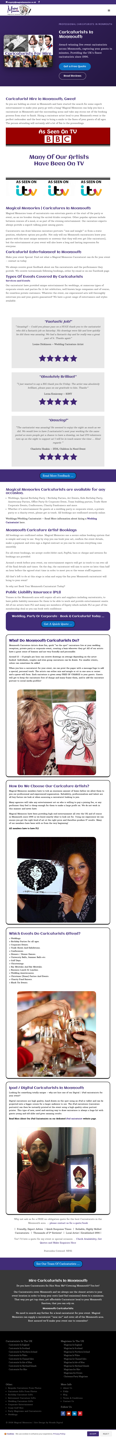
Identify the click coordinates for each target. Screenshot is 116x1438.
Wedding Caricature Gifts (20, 1401)
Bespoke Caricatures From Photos (24, 1388)
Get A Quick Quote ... (58, 624)
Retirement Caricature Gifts (22, 1398)
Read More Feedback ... (58, 475)
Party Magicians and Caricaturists (24, 1411)
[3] (58, 195)
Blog (65, 1394)
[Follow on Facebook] (63, 1413)
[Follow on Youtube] (68, 1413)
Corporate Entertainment (20, 1404)
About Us (67, 1388)
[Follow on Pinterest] (80, 1413)
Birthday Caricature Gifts (20, 1394)
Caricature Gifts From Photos (22, 1391)
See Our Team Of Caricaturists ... (58, 1263)
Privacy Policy (59, 1434)
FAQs (65, 1391)
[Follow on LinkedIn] (74, 1413)
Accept (93, 1434)
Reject (106, 1434)
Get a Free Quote (75, 66)
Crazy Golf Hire (15, 1408)
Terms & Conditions (73, 1398)
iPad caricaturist (73, 1118)
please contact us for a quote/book (68, 1223)
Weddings (13, 1414)
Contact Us (68, 1401)
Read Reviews (72, 76)
